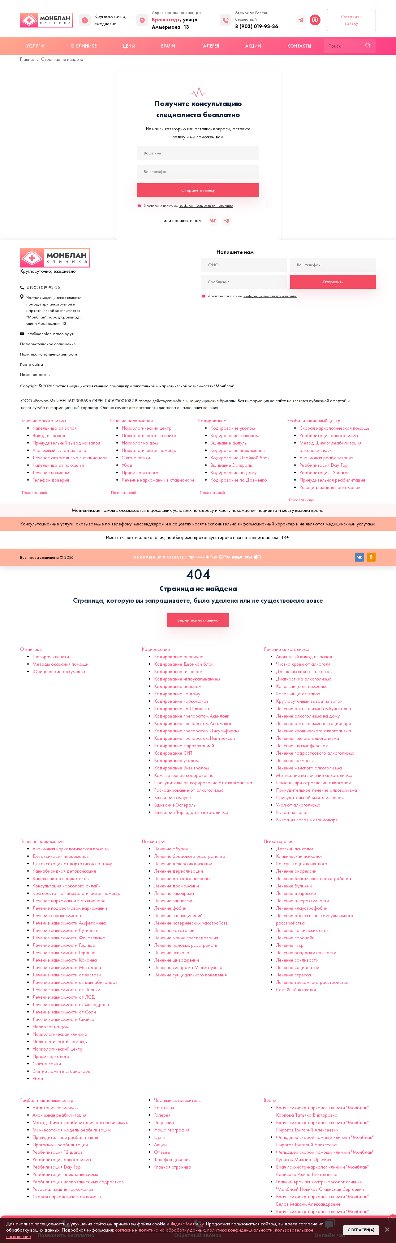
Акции (253, 46)
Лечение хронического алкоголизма (313, 731)
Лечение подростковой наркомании (69, 908)
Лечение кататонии (174, 930)
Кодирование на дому (233, 472)
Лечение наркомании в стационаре (158, 480)
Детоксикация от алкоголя (304, 671)
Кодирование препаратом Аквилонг (191, 716)
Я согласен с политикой (188, 206)
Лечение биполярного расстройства (313, 878)
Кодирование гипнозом (234, 435)
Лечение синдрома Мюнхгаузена (188, 967)
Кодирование (212, 420)
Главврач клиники (50, 656)
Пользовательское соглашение (48, 344)
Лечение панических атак (302, 930)
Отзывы (162, 1152)
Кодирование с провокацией (184, 745)
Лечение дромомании (176, 886)
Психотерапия (278, 841)
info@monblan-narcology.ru (51, 333)
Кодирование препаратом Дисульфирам (196, 731)
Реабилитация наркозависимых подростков (78, 1182)
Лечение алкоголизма (43, 420)
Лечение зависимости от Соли (64, 1012)
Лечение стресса (293, 975)
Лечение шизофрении (176, 960)
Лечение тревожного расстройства (312, 982)
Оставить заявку (351, 20)
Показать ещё (34, 492)
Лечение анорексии (296, 871)
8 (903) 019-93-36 (256, 26)
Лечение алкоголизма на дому (308, 716)
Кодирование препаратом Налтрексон (194, 738)
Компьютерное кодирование (183, 775)
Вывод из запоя (48, 435)
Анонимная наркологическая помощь (71, 849)
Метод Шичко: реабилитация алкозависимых (80, 1122)
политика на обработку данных (172, 1230)
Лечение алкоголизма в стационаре (70, 458)
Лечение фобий (170, 908)
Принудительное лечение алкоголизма (316, 790)
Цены (129, 46)
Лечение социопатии (297, 967)
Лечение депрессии (296, 893)
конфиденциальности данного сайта (206, 206)
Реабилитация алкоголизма (328, 435)
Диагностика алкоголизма (304, 679)
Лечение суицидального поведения (190, 975)
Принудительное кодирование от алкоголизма (203, 783)
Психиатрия (154, 841)
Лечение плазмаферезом (302, 745)
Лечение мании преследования (186, 938)
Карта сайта (31, 364)
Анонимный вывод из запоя (60, 450)
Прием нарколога (140, 472)
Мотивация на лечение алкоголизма (314, 775)
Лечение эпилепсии (174, 901)
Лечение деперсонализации (183, 863)
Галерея (210, 46)
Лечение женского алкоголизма (309, 768)
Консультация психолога (301, 863)
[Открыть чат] (315, 20)
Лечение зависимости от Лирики (66, 989)
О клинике (84, 46)
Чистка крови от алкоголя (303, 664)
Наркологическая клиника (149, 435)
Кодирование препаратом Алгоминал (193, 723)
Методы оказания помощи (60, 664)
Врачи (168, 46)
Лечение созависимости (57, 915)
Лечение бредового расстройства (189, 856)
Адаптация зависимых (55, 1107)
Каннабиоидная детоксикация (64, 871)
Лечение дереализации (178, 871)
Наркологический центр (146, 428)
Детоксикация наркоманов (60, 856)
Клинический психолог (299, 856)
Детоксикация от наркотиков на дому (72, 863)
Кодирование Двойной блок (240, 458)
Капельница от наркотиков (60, 878)
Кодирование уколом (232, 428)
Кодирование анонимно (179, 656)
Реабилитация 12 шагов (324, 472)
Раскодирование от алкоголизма (189, 790)
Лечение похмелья (51, 472)
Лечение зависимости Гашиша (63, 945)
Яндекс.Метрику (187, 1224)
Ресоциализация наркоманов (329, 487)
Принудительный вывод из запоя (66, 443)
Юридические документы (58, 671)
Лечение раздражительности (306, 952)
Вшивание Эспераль (231, 465)
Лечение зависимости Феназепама (68, 938)
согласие (124, 1230)
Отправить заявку (198, 190)
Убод (127, 465)
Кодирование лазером (177, 686)
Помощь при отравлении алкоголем (313, 783)
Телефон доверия (50, 480)
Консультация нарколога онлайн (66, 886)
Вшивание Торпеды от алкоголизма (191, 812)
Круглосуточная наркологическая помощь (76, 893)
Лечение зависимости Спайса (63, 1019)
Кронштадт (166, 19)
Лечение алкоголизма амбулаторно (313, 708)
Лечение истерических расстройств (191, 923)
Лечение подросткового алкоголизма (315, 753)
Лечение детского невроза (182, 878)
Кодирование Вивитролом (181, 768)
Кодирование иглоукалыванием (187, 679)
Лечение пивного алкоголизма (307, 738)
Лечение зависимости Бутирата (65, 930)
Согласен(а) (361, 1229)
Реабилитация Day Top (323, 465)
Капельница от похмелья (58, 465)
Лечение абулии (171, 849)
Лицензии (164, 1122)
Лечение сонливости (297, 960)
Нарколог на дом (140, 443)
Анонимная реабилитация (326, 458)
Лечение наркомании (131, 420)
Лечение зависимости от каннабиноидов (75, 982)
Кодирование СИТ (173, 753)
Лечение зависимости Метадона (66, 967)
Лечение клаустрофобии (302, 908)
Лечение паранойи (295, 938)
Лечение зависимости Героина (64, 952)
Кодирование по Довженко (238, 480)
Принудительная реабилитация (332, 480)
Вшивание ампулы (229, 443)
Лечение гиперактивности (302, 901)
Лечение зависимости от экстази (66, 975)
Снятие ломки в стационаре (61, 1071)
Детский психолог (294, 849)
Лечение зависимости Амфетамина (69, 923)
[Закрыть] (387, 1229)
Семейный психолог (296, 989)
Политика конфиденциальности (48, 354)
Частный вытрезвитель (177, 1100)
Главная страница (172, 1167)
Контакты (299, 46)
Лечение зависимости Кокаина (64, 960)
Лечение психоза (171, 952)
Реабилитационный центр (313, 420)
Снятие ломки (136, 458)
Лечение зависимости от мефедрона (70, 1004)
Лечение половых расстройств (185, 945)
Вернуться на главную (198, 620)
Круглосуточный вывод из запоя (309, 701)
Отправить (333, 281)
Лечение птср (289, 945)
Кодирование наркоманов (237, 450)
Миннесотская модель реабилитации (71, 1130)
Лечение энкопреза (174, 893)
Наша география (35, 374)
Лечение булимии (294, 886)
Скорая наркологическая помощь (334, 428)
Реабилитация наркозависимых (65, 1174)
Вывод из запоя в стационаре (307, 820)
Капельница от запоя (54, 428)
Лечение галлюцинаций (178, 915)
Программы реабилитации (60, 1145)
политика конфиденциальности (240, 1230)
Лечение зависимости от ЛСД (63, 997)
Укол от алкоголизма (298, 805)
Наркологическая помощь (149, 450)
